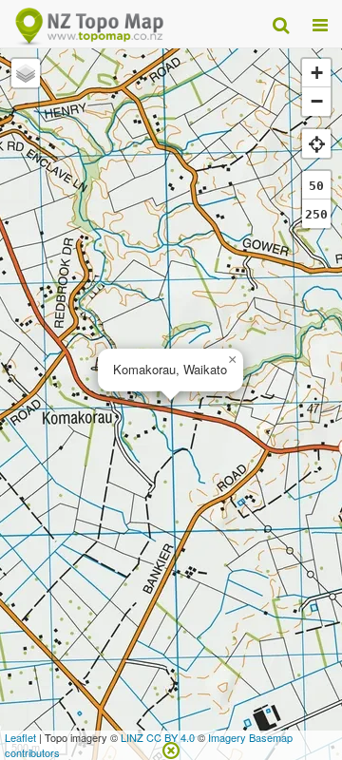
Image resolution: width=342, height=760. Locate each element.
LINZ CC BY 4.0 (158, 737)
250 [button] (316, 214)
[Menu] (320, 24)
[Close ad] (171, 748)
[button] (231, 360)
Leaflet (20, 737)
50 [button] (316, 186)
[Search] (281, 24)
